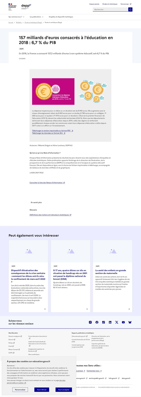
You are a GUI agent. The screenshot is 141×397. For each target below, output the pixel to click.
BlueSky (129, 322)
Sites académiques (33, 354)
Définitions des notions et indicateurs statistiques (49, 215)
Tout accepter (63, 389)
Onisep (11, 343)
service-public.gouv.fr (96, 378)
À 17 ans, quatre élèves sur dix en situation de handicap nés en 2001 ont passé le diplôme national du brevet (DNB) (70, 275)
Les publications (35, 17)
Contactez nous (93, 371)
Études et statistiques (109, 4)
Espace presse (94, 4)
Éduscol (11, 340)
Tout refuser (42, 389)
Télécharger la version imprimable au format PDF (51, 130)
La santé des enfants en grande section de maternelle (110, 272)
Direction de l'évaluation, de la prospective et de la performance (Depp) (101, 338)
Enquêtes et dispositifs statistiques (61, 17)
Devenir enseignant (14, 336)
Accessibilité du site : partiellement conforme (81, 387)
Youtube (123, 322)
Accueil (11, 22)
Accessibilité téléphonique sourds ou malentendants (114, 387)
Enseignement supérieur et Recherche (36, 350)
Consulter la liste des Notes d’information (46, 182)
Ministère (19, 22)
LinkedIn (110, 322)
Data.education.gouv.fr (79, 336)
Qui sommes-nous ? (15, 17)
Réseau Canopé (13, 349)
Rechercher (130, 9)
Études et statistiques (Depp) (33, 22)
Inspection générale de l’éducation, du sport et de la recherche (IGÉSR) (100, 346)
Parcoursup (125, 4)
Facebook (96, 322)
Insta (90, 322)
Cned (10, 346)
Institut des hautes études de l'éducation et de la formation (37, 343)
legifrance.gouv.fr (79, 378)
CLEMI (10, 353)
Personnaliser (20, 389)
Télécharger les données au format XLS (47, 133)
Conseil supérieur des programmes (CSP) (78, 346)
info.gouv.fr (113, 378)
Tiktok (103, 322)
